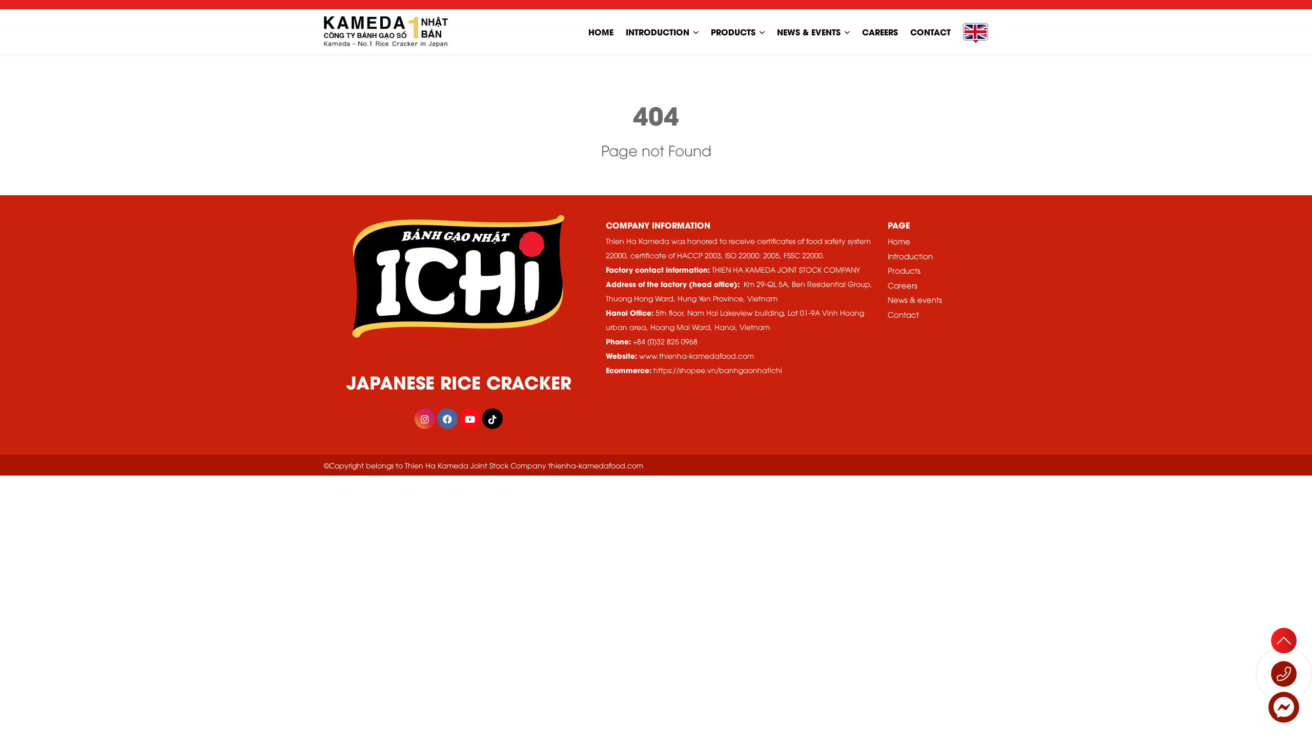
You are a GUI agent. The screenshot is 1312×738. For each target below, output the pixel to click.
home (600, 31)
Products (733, 31)
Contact (903, 314)
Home (899, 241)
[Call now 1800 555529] (1284, 674)
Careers (902, 285)
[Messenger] (1283, 707)
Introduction (657, 31)
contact (930, 31)
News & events (915, 299)
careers (880, 31)
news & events (808, 31)
